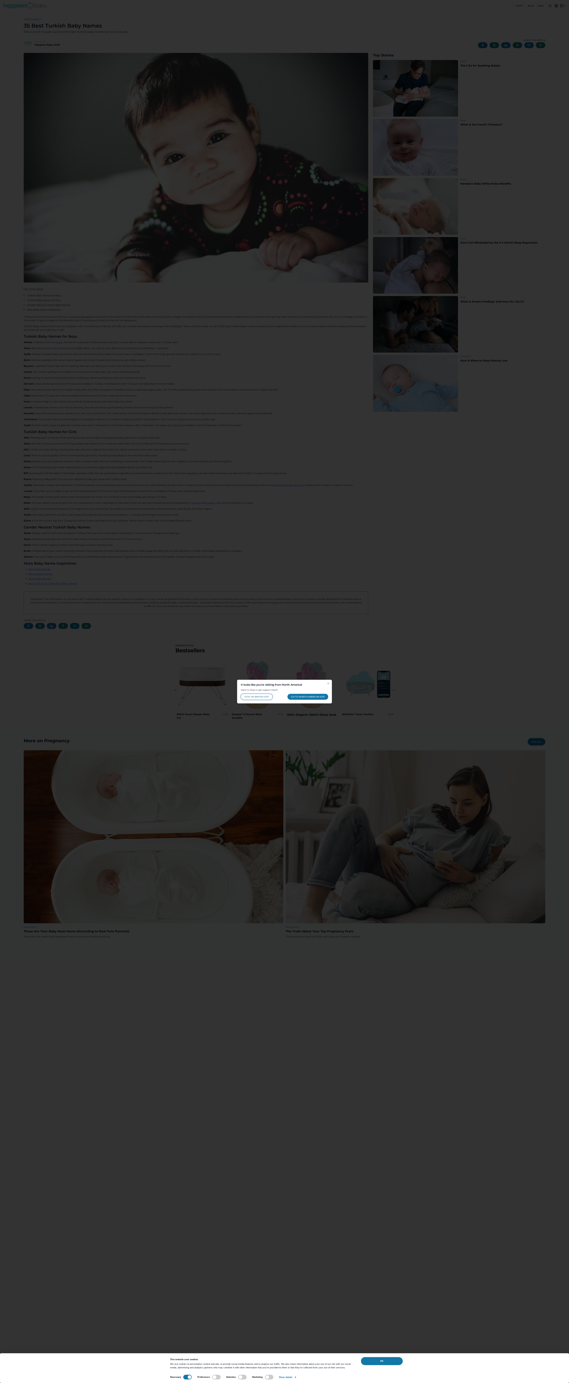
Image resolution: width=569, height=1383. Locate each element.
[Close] (328, 683)
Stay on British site (256, 696)
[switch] (216, 1377)
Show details (285, 1377)
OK (381, 1361)
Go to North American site (308, 696)
